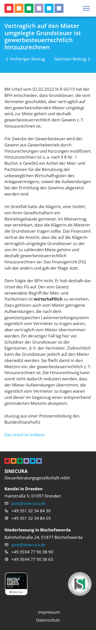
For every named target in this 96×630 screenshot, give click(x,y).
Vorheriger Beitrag (27, 59)
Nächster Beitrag (70, 59)
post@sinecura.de (28, 503)
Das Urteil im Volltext (24, 435)
